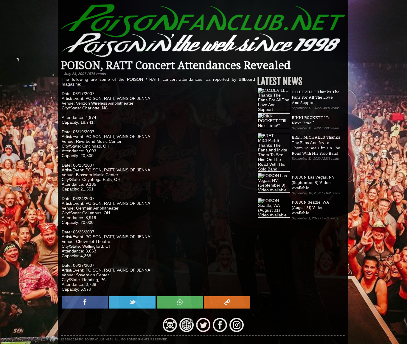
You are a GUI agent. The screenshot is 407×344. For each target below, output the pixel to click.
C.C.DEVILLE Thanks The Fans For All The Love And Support (316, 97)
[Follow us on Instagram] (236, 330)
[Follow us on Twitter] (203, 330)
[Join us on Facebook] (220, 330)
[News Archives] (170, 330)
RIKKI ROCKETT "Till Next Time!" (312, 120)
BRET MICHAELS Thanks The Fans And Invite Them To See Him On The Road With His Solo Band (316, 145)
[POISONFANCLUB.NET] (203, 56)
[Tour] (186, 330)
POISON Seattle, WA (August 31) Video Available (310, 207)
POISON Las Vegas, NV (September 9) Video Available (313, 182)
